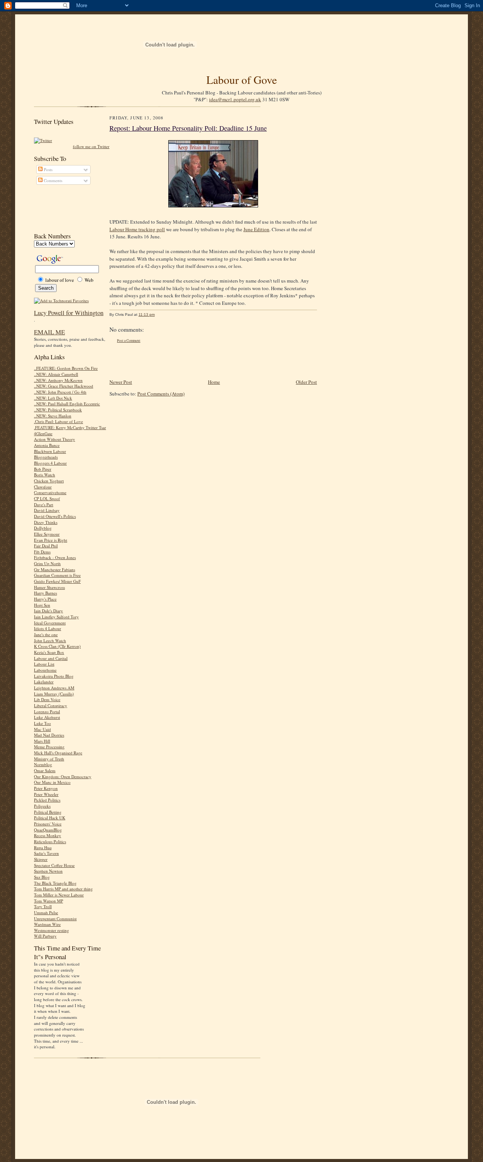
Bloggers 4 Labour (50, 463)
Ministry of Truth (49, 759)
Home (214, 382)
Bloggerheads (46, 457)
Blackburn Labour (50, 451)
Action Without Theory (54, 439)
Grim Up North (47, 563)
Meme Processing (49, 746)
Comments (52, 180)
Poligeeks (42, 806)
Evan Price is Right (50, 540)
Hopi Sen (42, 605)
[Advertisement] (68, 209)
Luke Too (42, 723)
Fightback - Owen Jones (55, 557)
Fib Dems (42, 552)
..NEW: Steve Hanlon (52, 416)
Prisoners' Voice (48, 824)
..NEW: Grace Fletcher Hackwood (63, 386)
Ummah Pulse (46, 912)
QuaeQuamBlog (48, 830)
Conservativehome (50, 492)
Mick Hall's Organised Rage (58, 753)
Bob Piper (42, 469)
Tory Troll (43, 906)
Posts (47, 169)
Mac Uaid (42, 729)
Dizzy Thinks (45, 522)
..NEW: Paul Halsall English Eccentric (67, 403)
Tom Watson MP (48, 901)
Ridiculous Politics (50, 841)
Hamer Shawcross (49, 587)
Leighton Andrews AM (54, 688)
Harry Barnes (45, 593)
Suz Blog (42, 877)
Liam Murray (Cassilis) (54, 694)
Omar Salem (44, 770)
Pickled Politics (47, 800)
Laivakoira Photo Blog (54, 676)
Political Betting (48, 812)
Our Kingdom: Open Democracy (62, 776)
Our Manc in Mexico (52, 782)
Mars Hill (42, 741)
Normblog (43, 764)
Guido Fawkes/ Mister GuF (57, 581)
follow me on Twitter (91, 146)
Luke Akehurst (47, 717)
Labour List (44, 664)
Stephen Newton (48, 871)
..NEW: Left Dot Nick (53, 398)
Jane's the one (46, 634)
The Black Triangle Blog (55, 883)
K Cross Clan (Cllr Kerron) (57, 646)
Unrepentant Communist (55, 918)
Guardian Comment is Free (57, 575)
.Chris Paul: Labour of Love (58, 421)
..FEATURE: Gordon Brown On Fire (66, 368)
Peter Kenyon (46, 788)
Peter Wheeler (46, 794)
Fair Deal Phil (46, 546)
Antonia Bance (47, 445)
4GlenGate (43, 433)
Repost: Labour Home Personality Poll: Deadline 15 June (188, 128)
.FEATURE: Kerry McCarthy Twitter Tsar (70, 427)
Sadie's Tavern (46, 853)
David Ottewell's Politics (55, 516)
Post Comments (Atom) (161, 393)
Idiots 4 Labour (47, 628)
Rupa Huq (43, 847)
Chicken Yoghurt (49, 481)
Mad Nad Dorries (49, 735)
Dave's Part (43, 504)
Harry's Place (45, 599)
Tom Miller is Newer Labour (59, 895)
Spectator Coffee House (54, 865)
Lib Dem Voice (47, 699)
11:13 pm (146, 314)
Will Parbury (45, 936)
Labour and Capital (51, 658)
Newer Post (120, 382)
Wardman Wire (47, 924)
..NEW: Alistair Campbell (56, 374)
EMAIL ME (49, 332)
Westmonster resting (51, 930)
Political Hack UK (49, 818)
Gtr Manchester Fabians (54, 569)
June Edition (256, 229)
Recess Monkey (47, 835)
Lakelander (44, 682)
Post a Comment (128, 340)
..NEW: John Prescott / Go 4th (60, 392)
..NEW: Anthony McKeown (58, 380)
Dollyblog (43, 528)
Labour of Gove (241, 79)
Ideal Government (50, 623)
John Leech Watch (50, 640)
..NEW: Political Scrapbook (58, 410)
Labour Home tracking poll (137, 229)
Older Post (306, 382)
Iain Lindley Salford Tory (56, 617)
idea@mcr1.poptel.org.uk (235, 99)
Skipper (41, 859)
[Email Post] (158, 314)
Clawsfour (43, 487)
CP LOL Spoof (47, 498)
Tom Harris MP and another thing (63, 889)
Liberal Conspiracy (50, 705)
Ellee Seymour (47, 534)
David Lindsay (47, 510)
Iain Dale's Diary (48, 610)
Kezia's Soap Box (49, 652)
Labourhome (45, 670)
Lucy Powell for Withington (68, 312)
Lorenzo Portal (47, 711)
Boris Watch (44, 474)
